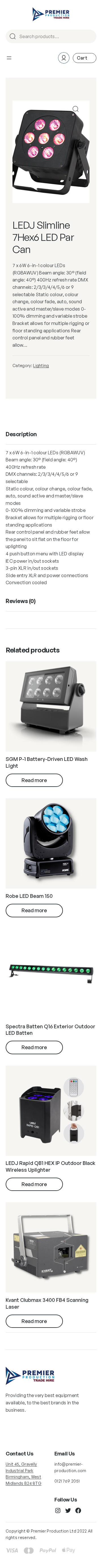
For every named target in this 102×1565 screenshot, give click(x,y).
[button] (75, 108)
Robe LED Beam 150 (29, 896)
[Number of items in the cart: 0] (84, 58)
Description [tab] (21, 434)
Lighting (41, 365)
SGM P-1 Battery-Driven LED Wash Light (47, 762)
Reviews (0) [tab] (21, 600)
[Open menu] (9, 57)
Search (89, 37)
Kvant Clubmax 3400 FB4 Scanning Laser (47, 1303)
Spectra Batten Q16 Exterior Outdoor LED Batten (50, 1029)
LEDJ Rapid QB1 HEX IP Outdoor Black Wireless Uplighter (50, 1166)
